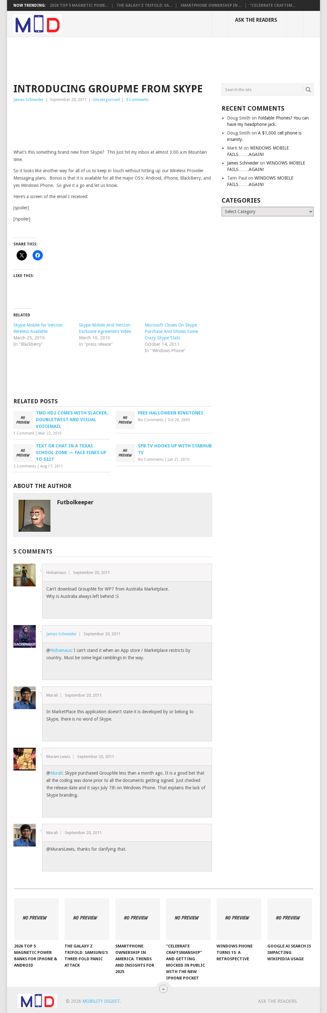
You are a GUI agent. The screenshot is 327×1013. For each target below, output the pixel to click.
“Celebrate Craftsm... (272, 5)
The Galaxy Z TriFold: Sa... (144, 5)
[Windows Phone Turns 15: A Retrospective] (239, 919)
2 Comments (24, 466)
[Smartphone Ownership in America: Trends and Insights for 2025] (137, 919)
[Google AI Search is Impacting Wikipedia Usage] (289, 919)
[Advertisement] (129, 59)
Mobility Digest (101, 1001)
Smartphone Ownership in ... (210, 5)
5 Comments (137, 99)
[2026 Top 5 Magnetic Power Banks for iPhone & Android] (36, 919)
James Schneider (28, 99)
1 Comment (23, 433)
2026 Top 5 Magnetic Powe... (79, 5)
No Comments (151, 420)
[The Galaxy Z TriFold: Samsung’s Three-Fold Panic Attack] (87, 919)
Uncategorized (106, 99)
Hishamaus (60, 650)
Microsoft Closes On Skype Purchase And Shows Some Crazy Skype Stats (171, 331)
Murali (56, 773)
